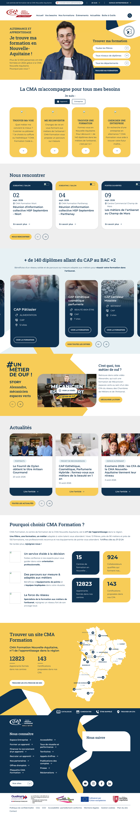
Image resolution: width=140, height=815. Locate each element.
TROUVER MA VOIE (23, 120)
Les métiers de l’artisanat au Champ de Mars (122, 211)
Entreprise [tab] (78, 101)
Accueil (39, 15)
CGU (38, 808)
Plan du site (122, 808)
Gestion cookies (108, 808)
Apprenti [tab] (63, 101)
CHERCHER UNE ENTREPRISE (117, 122)
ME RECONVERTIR (54, 120)
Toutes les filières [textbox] (104, 48)
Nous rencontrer (20, 237)
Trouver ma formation (106, 71)
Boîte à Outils (109, 15)
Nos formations (66, 15)
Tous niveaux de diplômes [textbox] (108, 55)
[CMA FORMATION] (20, 13)
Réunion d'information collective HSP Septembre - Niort (30, 210)
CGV (44, 808)
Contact (13, 811)
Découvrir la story (110, 400)
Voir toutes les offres (78, 344)
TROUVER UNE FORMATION (86, 122)
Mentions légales (91, 808)
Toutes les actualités (22, 503)
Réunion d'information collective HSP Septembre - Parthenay (76, 210)
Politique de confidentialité (22, 808)
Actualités (95, 15)
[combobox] (111, 48)
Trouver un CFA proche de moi (27, 683)
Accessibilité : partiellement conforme (65, 808)
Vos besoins (51, 15)
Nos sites (16, 783)
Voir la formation (26, 340)
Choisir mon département (70, 3)
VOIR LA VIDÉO (68, 390)
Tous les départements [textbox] (107, 63)
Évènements (82, 15)
